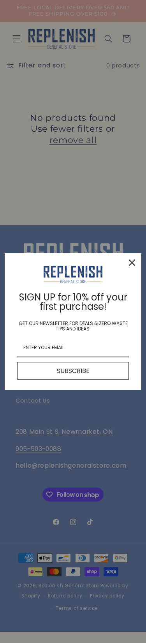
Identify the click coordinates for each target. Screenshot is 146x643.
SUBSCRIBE (73, 370)
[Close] (132, 262)
